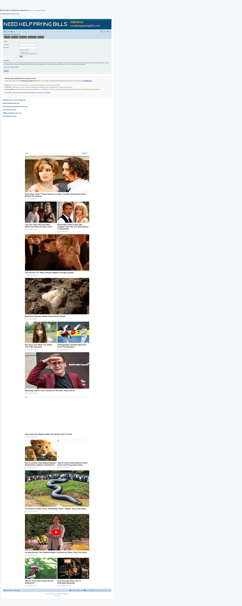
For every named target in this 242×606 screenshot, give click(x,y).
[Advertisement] (46, 5)
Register (6, 71)
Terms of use (7, 67)
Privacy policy (15, 67)
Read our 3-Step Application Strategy (37, 10)
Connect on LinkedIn (43, 92)
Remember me (24, 52)
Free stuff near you (9, 116)
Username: (6, 44)
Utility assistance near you (12, 113)
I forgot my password (24, 49)
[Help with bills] (57, 24)
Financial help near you (11, 103)
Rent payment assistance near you (15, 106)
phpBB (52, 593)
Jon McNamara (87, 81)
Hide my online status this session (29, 53)
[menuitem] (13, 32)
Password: (6, 47)
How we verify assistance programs (24, 92)
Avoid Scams (14, 14)
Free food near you (9, 110)
